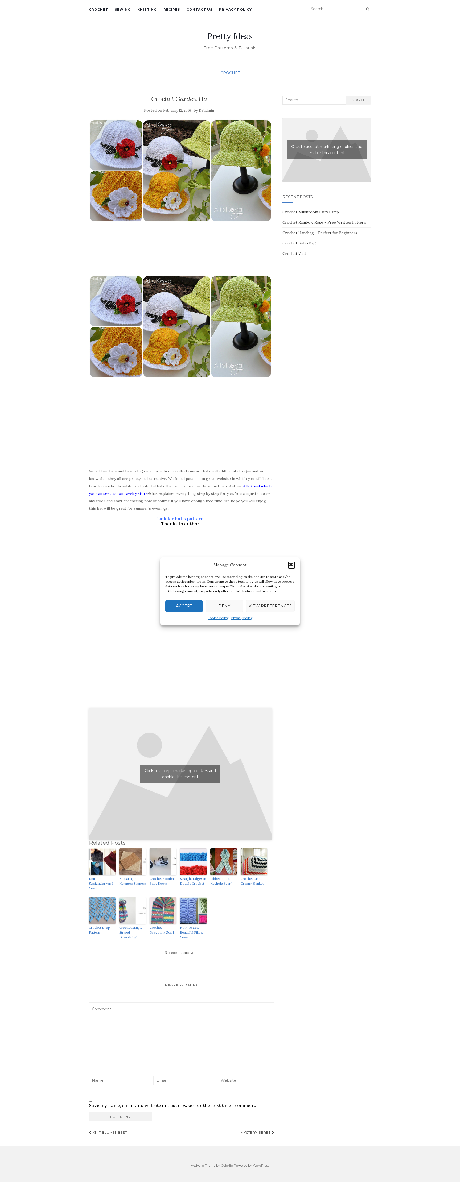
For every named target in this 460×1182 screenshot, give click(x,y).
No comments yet (180, 952)
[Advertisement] (180, 259)
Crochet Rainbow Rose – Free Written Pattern (324, 222)
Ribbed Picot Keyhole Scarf (221, 881)
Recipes (171, 9)
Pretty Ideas (230, 36)
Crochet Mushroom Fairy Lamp (310, 212)
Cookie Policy (218, 618)
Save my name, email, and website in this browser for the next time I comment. (172, 1105)
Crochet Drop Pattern (99, 930)
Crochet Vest (294, 253)
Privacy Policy (241, 618)
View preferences (270, 605)
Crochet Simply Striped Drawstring (130, 932)
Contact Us (199, 9)
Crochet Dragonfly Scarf (162, 930)
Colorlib (227, 1165)
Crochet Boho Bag (299, 243)
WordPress (261, 1165)
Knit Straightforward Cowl (101, 883)
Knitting (147, 9)
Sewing (123, 9)
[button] (291, 565)
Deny (224, 605)
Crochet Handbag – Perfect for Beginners (319, 232)
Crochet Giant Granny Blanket (252, 881)
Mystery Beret (256, 1132)
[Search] (367, 9)
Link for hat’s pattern (180, 518)
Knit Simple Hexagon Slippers (132, 881)
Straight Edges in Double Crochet (193, 881)
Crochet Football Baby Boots (162, 881)
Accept (184, 605)
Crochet (98, 9)
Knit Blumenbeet (109, 1132)
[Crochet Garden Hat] (180, 170)
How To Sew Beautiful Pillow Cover (191, 932)
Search (358, 100)
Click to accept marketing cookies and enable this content (180, 773)
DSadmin (206, 110)
